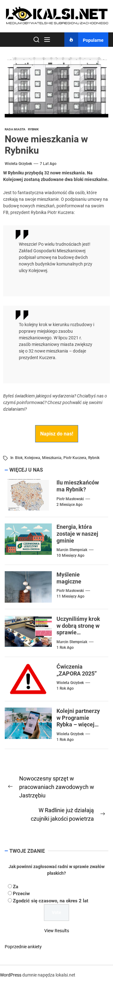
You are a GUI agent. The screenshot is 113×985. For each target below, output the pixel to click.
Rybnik (94, 458)
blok (19, 458)
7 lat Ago (48, 163)
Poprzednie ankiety (23, 946)
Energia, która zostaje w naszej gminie (77, 533)
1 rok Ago (65, 647)
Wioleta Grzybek (18, 163)
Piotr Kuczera (74, 458)
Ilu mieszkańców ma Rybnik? (77, 486)
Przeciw (21, 893)
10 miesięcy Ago (70, 555)
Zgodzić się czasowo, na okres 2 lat (50, 901)
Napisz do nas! (56, 434)
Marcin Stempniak (71, 550)
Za (15, 886)
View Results (56, 930)
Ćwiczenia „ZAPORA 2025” (76, 670)
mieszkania (52, 458)
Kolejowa (32, 458)
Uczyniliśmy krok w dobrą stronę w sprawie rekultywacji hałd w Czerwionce (78, 632)
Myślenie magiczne (68, 578)
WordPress (10, 974)
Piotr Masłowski (70, 499)
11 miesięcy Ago (70, 596)
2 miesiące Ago (69, 504)
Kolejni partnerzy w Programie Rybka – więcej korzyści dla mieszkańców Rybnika (78, 728)
